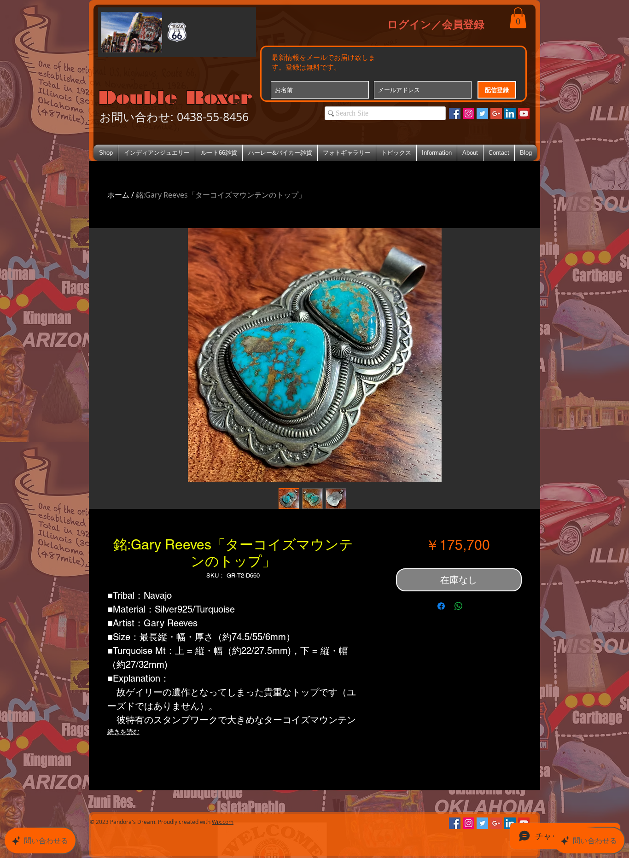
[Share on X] (476, 606)
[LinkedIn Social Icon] (510, 113)
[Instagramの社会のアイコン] (468, 113)
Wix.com (222, 821)
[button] (518, 17)
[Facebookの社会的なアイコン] (454, 113)
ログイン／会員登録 (435, 24)
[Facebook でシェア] (441, 606)
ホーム (118, 195)
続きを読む (123, 731)
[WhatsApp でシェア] (458, 606)
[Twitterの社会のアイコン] (482, 113)
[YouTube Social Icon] (524, 113)
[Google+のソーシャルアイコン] (496, 113)
